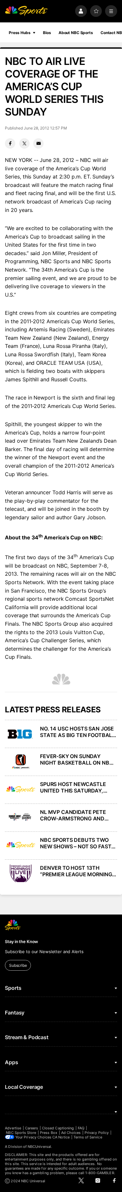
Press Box (48, 1132)
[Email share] (38, 143)
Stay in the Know (21, 941)
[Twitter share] (24, 143)
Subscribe (18, 965)
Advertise (13, 1128)
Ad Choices (71, 1132)
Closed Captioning (58, 1128)
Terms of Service (88, 1137)
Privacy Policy (97, 1132)
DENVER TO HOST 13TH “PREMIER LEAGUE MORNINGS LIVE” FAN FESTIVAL (77, 871)
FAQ (81, 1128)
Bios (47, 32)
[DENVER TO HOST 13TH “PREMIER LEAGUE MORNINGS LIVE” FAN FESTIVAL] (20, 873)
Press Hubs (20, 32)
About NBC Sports (76, 32)
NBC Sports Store (21, 1132)
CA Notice (61, 1137)
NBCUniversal (39, 1146)
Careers (31, 1128)
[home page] (26, 11)
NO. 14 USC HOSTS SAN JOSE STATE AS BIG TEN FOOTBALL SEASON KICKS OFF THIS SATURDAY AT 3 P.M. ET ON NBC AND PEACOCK (77, 731)
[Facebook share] (10, 143)
